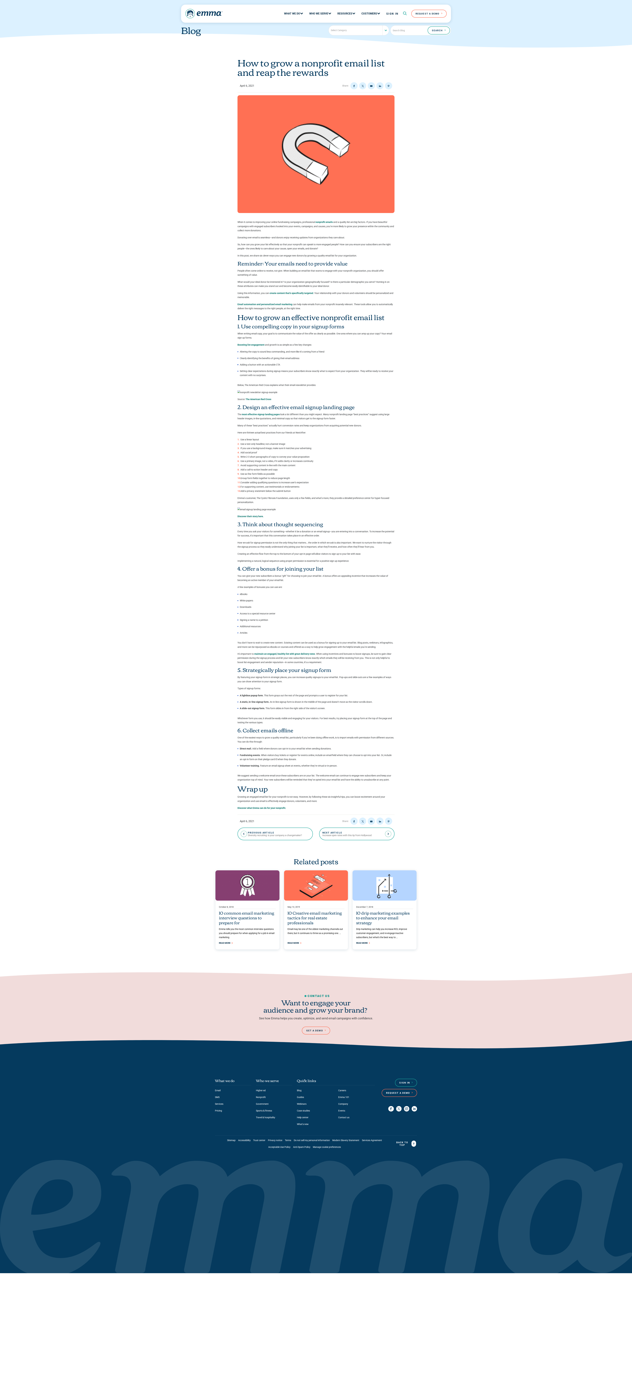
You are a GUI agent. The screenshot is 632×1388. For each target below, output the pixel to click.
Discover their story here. (250, 516)
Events (341, 1110)
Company (343, 1104)
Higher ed (261, 1090)
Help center (302, 1117)
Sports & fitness (264, 1110)
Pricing (218, 1110)
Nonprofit (261, 1097)
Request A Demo (427, 13)
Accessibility (244, 1140)
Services (219, 1104)
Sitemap (231, 1140)
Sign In (392, 13)
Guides (300, 1097)
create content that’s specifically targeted (291, 293)
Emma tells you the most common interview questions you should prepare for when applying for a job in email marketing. (246, 933)
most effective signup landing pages (261, 414)
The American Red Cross (258, 399)
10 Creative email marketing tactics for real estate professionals (315, 917)
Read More (225, 943)
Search (437, 30)
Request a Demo (398, 1093)
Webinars (301, 1104)
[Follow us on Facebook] (391, 1108)
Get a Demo (314, 1030)
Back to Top (402, 1143)
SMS (217, 1097)
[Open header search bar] (405, 14)
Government (262, 1104)
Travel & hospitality (265, 1117)
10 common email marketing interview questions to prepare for (246, 917)
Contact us (343, 1117)
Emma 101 (343, 1097)
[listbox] (359, 30)
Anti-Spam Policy (301, 1147)
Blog (299, 1090)
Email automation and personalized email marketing (264, 304)
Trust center (259, 1140)
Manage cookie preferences (327, 1147)
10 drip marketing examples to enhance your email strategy (383, 917)
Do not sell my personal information (312, 1140)
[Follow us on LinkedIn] (414, 1108)
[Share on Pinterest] (388, 86)
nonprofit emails (324, 222)
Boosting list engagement (250, 344)
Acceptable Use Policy (279, 1147)
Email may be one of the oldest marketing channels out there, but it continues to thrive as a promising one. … (315, 931)
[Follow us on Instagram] (406, 1108)
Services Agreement (372, 1140)
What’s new (303, 1124)
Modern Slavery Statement (345, 1140)
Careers (342, 1090)
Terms (288, 1140)
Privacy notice (275, 1140)
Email (218, 1090)
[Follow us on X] (399, 1108)
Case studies (303, 1110)
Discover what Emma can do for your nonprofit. (261, 808)
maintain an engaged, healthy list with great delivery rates (284, 654)
